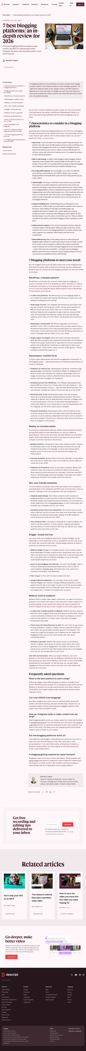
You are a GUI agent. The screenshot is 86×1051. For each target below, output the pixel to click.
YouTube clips (48, 569)
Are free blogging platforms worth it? (13, 135)
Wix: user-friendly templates (14, 106)
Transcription (7, 150)
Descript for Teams (74, 1028)
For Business (8, 67)
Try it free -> (11, 957)
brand (37, 199)
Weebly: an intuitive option (14, 102)
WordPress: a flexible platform (15, 96)
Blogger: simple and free (13, 109)
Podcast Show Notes (9, 154)
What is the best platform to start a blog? (14, 120)
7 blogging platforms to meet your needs (13, 91)
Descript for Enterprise (75, 1031)
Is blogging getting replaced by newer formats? (14, 140)
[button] (16, 4)
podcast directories (38, 722)
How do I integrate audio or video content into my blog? (13, 130)
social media (34, 760)
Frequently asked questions (13, 116)
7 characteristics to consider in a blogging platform (14, 86)
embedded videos (56, 503)
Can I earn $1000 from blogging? (11, 125)
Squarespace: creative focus (14, 99)
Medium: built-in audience (14, 113)
